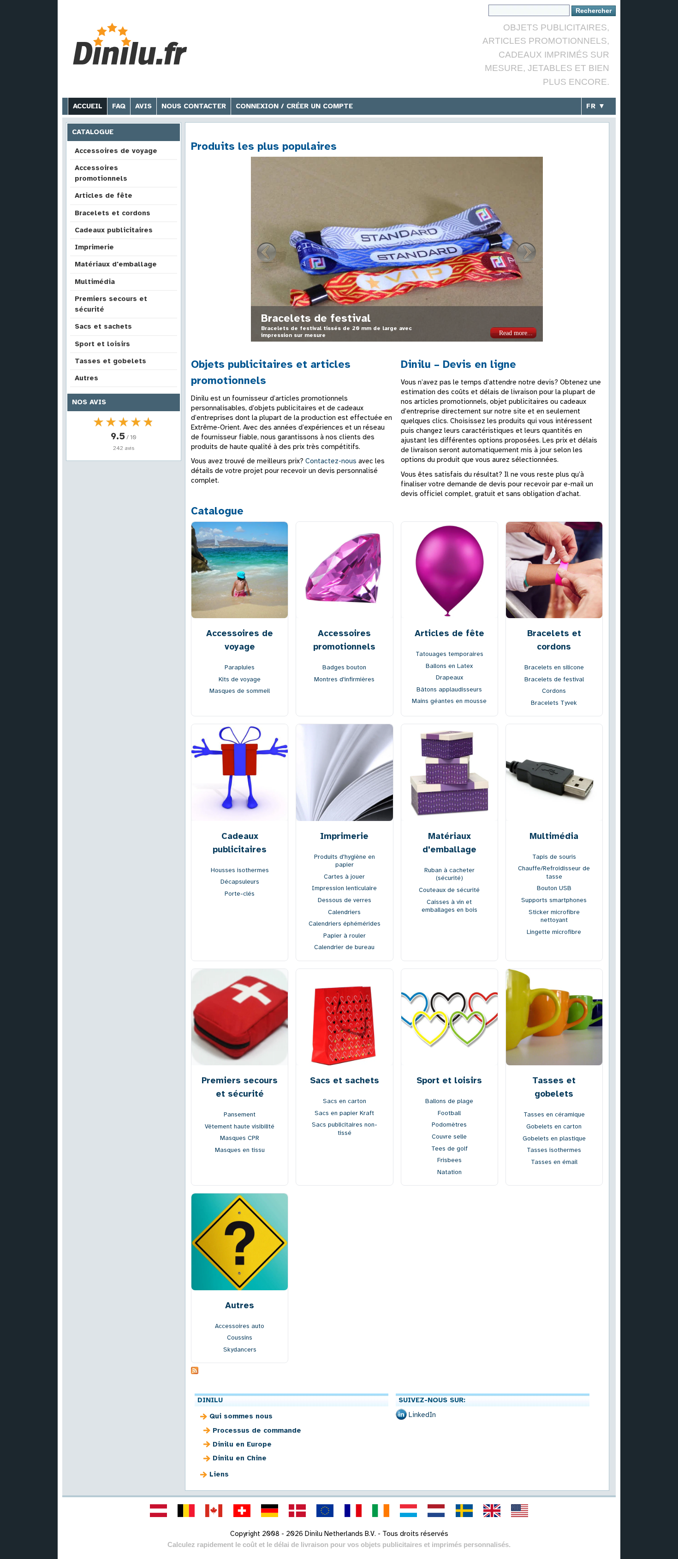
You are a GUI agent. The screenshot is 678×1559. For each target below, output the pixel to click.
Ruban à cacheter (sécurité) (449, 874)
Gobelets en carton (554, 1126)
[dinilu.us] (520, 1510)
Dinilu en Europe (242, 1444)
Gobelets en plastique (554, 1138)
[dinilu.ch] (242, 1510)
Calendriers (344, 912)
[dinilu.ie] (380, 1510)
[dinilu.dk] (297, 1510)
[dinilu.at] (158, 1510)
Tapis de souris (554, 857)
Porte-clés (240, 894)
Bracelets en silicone (554, 667)
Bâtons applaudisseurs (449, 689)
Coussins (239, 1337)
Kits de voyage (240, 679)
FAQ (118, 106)
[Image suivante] (526, 252)
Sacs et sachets (103, 326)
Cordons (554, 691)
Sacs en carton (344, 1101)
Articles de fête (103, 195)
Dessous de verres (344, 900)
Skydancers (239, 1349)
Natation (449, 1172)
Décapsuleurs (239, 882)
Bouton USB (554, 888)
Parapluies (240, 667)
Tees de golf (449, 1148)
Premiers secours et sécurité (111, 304)
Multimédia (95, 282)
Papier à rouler (344, 935)
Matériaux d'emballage (116, 264)
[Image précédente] (267, 252)
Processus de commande (257, 1430)
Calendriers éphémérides (345, 923)
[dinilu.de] (269, 1510)
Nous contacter (193, 106)
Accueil (87, 106)
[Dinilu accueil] (137, 44)
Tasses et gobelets (110, 361)
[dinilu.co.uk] (492, 1510)
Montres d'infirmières (344, 679)
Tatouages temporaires (449, 654)
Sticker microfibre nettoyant (554, 916)
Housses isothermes (240, 870)
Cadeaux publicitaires (114, 230)
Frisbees (449, 1160)
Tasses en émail (554, 1162)
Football (449, 1113)
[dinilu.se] (464, 1510)
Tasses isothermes (554, 1150)
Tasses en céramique (554, 1114)
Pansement (240, 1114)
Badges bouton (344, 667)
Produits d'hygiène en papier (344, 861)
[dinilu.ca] (214, 1510)
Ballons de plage (449, 1101)
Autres (86, 378)
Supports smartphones (554, 900)
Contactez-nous (331, 461)
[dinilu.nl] (436, 1510)
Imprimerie (94, 247)
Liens (219, 1474)
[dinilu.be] (186, 1510)
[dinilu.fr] (353, 1510)
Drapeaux (449, 677)
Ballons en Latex (449, 666)
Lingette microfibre (554, 932)
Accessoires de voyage (116, 151)
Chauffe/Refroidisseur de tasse (554, 872)
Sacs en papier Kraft (344, 1113)
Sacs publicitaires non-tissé (344, 1129)
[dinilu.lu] (409, 1510)
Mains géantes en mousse (449, 701)
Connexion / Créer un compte (294, 106)
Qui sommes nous (241, 1416)
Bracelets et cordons (112, 213)
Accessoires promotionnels (101, 173)
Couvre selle (449, 1136)
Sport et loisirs (102, 344)
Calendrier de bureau (344, 947)
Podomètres (449, 1124)
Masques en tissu (240, 1150)
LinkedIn (422, 1415)
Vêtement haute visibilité (239, 1126)
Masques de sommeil (239, 691)
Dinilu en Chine (240, 1458)
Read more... (516, 333)
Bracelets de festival (554, 679)
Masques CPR (239, 1138)
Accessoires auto (239, 1326)
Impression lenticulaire (322, 318)
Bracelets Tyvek (554, 703)
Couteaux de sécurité (449, 890)
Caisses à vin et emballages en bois (449, 906)
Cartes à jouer (344, 876)
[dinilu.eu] (325, 1510)
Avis (143, 106)
